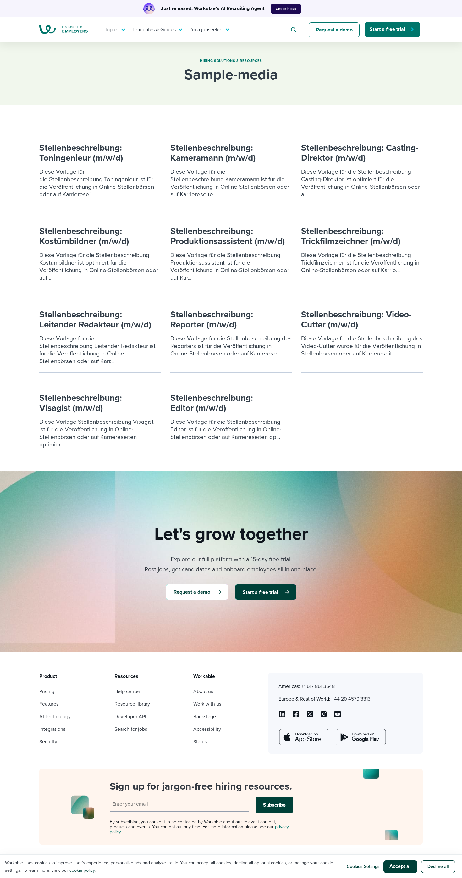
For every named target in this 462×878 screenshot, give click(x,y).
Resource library (132, 704)
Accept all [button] (400, 866)
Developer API (130, 716)
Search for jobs (130, 729)
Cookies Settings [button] (363, 866)
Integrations (52, 729)
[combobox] (294, 29)
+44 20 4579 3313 (351, 699)
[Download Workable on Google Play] (360, 737)
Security (48, 742)
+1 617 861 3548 (318, 686)
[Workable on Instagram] (337, 716)
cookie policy (82, 870)
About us (203, 691)
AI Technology (55, 716)
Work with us (207, 704)
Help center (127, 691)
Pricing (46, 691)
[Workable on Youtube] (310, 716)
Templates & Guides (154, 29)
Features (48, 704)
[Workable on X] (323, 716)
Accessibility (207, 729)
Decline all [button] (438, 866)
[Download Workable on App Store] (303, 737)
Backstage (204, 716)
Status (200, 742)
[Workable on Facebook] (296, 716)
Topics (111, 29)
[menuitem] (113, 29)
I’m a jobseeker (206, 29)
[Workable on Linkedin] (282, 716)
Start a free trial (387, 29)
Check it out (286, 9)
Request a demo (334, 30)
